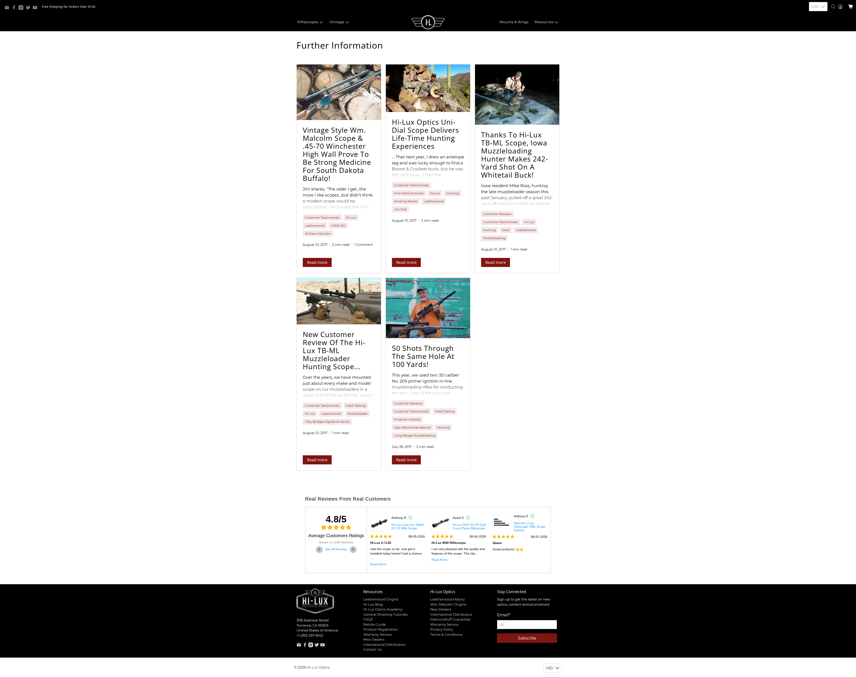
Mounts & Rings (514, 22)
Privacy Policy (441, 629)
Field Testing (355, 405)
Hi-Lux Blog (373, 604)
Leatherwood (315, 225)
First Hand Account (409, 193)
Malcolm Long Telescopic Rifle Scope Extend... (529, 526)
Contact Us (372, 649)
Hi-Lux (351, 217)
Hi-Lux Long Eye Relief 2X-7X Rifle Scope (407, 526)
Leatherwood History (447, 599)
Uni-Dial (400, 209)
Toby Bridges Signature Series (327, 421)
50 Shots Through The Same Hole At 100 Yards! (423, 356)
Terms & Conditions (446, 634)
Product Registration (380, 629)
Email (503, 615)
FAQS (368, 619)
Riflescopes (307, 22)
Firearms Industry (407, 419)
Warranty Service (377, 634)
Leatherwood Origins (380, 599)
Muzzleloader (358, 413)
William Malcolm (318, 233)
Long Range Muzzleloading (414, 435)
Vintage (337, 22)
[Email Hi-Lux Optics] (8, 8)
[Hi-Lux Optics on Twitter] (29, 8)
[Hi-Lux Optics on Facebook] (15, 8)
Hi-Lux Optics (318, 667)
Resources (544, 22)
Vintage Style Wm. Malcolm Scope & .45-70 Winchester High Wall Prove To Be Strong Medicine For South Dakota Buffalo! (337, 154)
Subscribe (527, 638)
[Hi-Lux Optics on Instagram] (22, 8)
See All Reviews (336, 549)
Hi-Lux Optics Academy (383, 609)
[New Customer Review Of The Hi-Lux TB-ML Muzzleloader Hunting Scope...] (339, 301)
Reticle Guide (374, 624)
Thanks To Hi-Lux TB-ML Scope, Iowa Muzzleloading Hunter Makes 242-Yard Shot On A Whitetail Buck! (514, 155)
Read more (317, 262)
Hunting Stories (406, 201)
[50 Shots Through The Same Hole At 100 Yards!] (428, 308)
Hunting (453, 193)
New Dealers (373, 639)
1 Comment (363, 245)
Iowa (505, 230)
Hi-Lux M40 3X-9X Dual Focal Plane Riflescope (469, 526)
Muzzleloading (494, 238)
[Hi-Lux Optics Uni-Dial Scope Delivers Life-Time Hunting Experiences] (428, 88)
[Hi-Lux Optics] (428, 22)
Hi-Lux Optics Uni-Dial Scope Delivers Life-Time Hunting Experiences (425, 134)
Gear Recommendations (412, 427)
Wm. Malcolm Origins (448, 604)
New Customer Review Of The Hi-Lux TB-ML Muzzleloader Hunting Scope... (334, 350)
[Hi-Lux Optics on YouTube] (36, 8)
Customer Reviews (497, 214)
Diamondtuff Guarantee (450, 619)
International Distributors (384, 644)
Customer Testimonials (322, 217)
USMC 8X (338, 225)
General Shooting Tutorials (385, 614)
